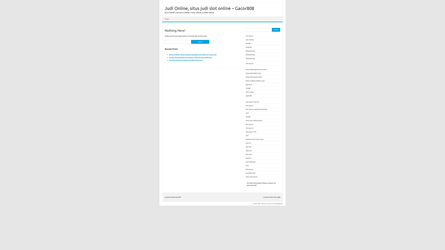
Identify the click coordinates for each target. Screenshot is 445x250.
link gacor (249, 169)
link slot (249, 154)
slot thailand (250, 162)
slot (247, 113)
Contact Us (271, 183)
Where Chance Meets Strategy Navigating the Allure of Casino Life (193, 55)
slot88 (248, 43)
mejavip (249, 47)
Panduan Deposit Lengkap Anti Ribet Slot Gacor (186, 60)
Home (167, 19)
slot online (250, 40)
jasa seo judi (251, 185)
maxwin (248, 158)
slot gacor (249, 36)
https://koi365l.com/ (253, 73)
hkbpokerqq (250, 51)
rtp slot (248, 147)
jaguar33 (249, 84)
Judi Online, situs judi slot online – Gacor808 (209, 8)
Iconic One (256, 203)
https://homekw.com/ (254, 77)
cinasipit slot (251, 173)
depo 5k (249, 150)
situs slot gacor (251, 177)
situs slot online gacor (254, 120)
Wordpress (279, 203)
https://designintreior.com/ (256, 69)
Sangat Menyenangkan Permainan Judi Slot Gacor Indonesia (190, 57)
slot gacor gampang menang (256, 109)
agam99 (248, 96)
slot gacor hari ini (252, 102)
